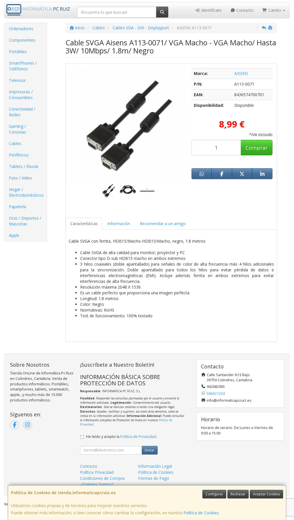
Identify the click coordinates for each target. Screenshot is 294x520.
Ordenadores (21, 28)
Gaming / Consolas (17, 129)
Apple (14, 235)
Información (118, 223)
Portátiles (18, 51)
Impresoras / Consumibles (21, 94)
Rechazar (238, 494)
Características (84, 223)
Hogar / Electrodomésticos (26, 192)
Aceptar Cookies (266, 494)
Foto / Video (20, 178)
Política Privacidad (97, 472)
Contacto (244, 10)
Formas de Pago (153, 478)
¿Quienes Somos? (96, 484)
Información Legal (155, 466)
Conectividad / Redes (22, 111)
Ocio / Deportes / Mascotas (25, 221)
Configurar (214, 494)
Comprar (256, 147)
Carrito (274, 10)
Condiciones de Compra (102, 478)
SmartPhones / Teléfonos (23, 65)
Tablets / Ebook (23, 166)
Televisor (17, 80)
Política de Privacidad (138, 436)
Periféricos (19, 155)
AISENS (241, 73)
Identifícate (211, 10)
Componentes (22, 40)
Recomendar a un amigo (163, 223)
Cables (15, 143)
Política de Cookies (201, 512)
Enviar (149, 450)
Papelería (17, 206)
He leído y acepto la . (121, 436)
